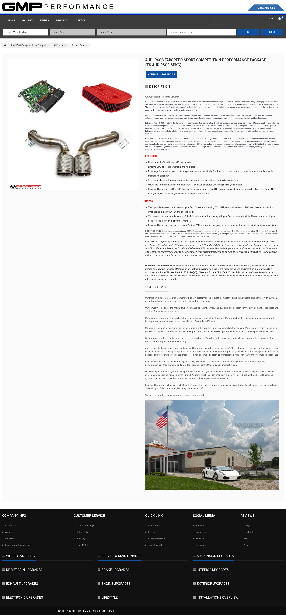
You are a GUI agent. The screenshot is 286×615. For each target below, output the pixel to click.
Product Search (79, 45)
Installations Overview (217, 597)
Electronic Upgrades (24, 597)
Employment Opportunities (18, 545)
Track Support (155, 545)
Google (247, 525)
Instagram (201, 532)
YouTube (200, 538)
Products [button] (62, 20)
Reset (272, 32)
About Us (9, 532)
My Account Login (85, 525)
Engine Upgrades (115, 583)
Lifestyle (109, 597)
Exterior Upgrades (213, 583)
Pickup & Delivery (156, 538)
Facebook (201, 525)
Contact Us (10, 525)
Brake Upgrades (115, 570)
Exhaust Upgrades (22, 583)
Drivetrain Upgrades (24, 570)
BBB (246, 538)
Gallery (27, 20)
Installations (154, 525)
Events (44, 20)
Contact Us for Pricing (161, 74)
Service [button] (80, 20)
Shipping (81, 538)
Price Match (82, 545)
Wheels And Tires (21, 556)
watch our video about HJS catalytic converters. (173, 110)
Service (151, 532)
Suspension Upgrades (215, 556)
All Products (59, 45)
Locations (10, 538)
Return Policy (83, 532)
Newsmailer (201, 545)
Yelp (246, 545)
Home (11, 20)
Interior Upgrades (213, 570)
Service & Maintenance (121, 556)
